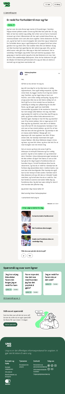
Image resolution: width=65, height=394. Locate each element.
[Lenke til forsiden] (6, 4)
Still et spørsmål (10, 324)
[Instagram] (55, 365)
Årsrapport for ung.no (24, 366)
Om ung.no (8, 372)
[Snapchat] (48, 365)
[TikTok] (52, 365)
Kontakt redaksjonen (9, 368)
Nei (30, 256)
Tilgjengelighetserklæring (41, 374)
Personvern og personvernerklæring (40, 366)
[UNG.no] (32, 344)
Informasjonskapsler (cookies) (40, 370)
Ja (23, 256)
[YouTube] (52, 369)
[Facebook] (48, 369)
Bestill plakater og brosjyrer (11, 375)
